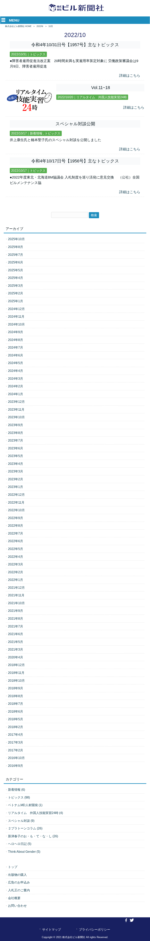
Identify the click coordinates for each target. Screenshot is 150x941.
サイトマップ (51, 929)
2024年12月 (16, 309)
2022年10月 (16, 510)
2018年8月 (15, 696)
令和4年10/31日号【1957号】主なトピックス (75, 44)
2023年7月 (15, 440)
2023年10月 (16, 417)
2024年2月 (15, 386)
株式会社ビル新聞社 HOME (18, 26)
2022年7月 (15, 533)
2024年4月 (15, 370)
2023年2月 (15, 479)
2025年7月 (15, 254)
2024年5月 (15, 363)
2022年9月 (15, 518)
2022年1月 (15, 579)
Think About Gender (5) (24, 851)
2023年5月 (15, 456)
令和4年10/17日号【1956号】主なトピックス (75, 161)
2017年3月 (15, 742)
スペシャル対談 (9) (21, 820)
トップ (12, 867)
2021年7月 (15, 626)
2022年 (40, 26)
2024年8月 (15, 340)
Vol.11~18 (100, 87)
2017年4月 (15, 734)
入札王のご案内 (19, 890)
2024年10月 (16, 324)
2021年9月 (15, 610)
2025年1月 (15, 301)
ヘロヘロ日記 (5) (19, 843)
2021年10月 (16, 603)
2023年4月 (15, 463)
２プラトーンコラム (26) (25, 828)
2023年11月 (16, 409)
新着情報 (36, 133)
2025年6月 (15, 262)
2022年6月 (15, 541)
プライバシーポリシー (94, 929)
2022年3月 (15, 564)
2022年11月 (16, 502)
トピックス (38, 54)
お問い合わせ (17, 905)
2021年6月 (15, 634)
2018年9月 (15, 688)
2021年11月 (16, 595)
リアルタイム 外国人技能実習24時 (101, 97)
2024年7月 (15, 347)
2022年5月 (15, 549)
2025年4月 (15, 277)
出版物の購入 (17, 874)
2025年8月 (15, 247)
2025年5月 (15, 270)
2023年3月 (15, 471)
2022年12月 (16, 494)
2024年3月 (15, 378)
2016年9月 (15, 765)
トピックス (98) (19, 797)
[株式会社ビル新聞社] (76, 12)
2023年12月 (16, 401)
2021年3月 (15, 649)
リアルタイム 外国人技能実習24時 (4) (35, 813)
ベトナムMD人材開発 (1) (25, 805)
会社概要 (14, 898)
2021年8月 (15, 618)
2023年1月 (15, 487)
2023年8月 (15, 432)
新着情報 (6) (16, 789)
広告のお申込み (19, 882)
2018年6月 (15, 711)
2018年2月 (15, 727)
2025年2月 (15, 293)
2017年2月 (15, 750)
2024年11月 (16, 316)
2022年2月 (15, 572)
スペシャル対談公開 (75, 123)
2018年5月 (15, 719)
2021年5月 (15, 642)
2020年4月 (15, 657)
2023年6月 (15, 448)
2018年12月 (16, 665)
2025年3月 (15, 285)
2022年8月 (15, 525)
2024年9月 (15, 332)
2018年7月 (15, 703)
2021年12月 (16, 587)
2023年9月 (15, 425)
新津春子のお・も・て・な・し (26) (33, 836)
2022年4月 (15, 556)
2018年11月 (16, 672)
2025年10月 (16, 239)
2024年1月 (15, 394)
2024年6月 (15, 355)
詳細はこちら (129, 76)
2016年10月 (16, 758)
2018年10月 (16, 680)
